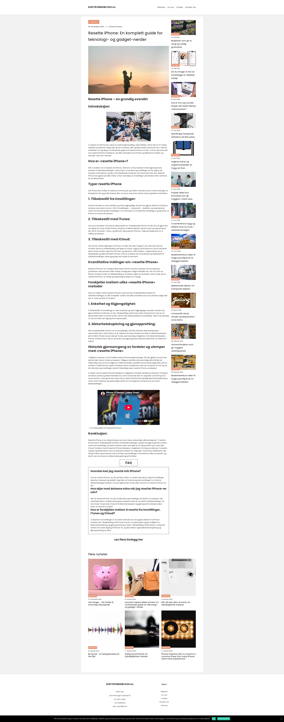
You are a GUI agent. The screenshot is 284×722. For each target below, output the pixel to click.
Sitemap (164, 705)
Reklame (161, 7)
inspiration (175, 34)
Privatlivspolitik (223, 719)
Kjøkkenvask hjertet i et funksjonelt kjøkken (182, 287)
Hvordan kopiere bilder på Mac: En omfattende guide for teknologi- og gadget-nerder (142, 604)
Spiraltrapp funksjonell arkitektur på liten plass (183, 135)
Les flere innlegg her (128, 540)
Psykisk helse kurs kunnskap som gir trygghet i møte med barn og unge (181, 196)
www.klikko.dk (122, 706)
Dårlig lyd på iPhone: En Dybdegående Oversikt (136, 655)
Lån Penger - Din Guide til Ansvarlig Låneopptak (100, 603)
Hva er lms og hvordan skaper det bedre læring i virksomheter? (183, 105)
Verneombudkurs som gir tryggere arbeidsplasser (182, 347)
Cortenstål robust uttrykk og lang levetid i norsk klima (183, 316)
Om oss (170, 7)
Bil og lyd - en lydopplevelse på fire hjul (103, 655)
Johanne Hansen (115, 26)
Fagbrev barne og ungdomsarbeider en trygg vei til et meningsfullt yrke (181, 165)
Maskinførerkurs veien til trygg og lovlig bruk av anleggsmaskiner (183, 257)
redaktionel (94, 22)
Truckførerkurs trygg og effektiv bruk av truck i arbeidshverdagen (183, 226)
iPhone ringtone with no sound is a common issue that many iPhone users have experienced (178, 656)
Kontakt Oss (190, 7)
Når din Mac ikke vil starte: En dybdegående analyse (175, 603)
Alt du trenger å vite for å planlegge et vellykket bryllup (183, 75)
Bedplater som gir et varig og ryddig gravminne (181, 43)
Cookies (179, 7)
